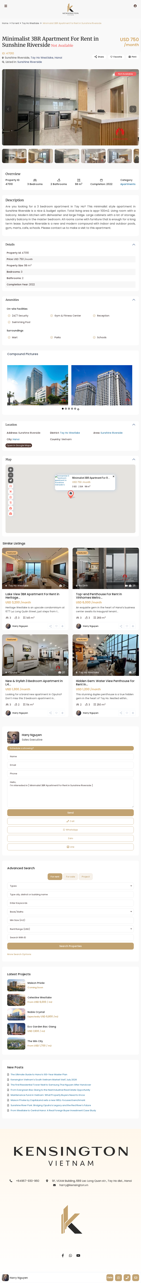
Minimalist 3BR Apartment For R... (91, 478)
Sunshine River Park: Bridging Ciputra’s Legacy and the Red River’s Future (51, 1105)
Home (5, 23)
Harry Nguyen (20, 626)
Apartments (127, 184)
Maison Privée (36, 983)
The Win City (35, 1041)
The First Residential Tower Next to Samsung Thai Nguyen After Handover (51, 1084)
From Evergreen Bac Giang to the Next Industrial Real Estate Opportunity (50, 1090)
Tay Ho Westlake (30, 23)
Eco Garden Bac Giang (42, 1026)
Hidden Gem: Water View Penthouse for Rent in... (105, 682)
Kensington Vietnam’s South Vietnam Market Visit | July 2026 (44, 1079)
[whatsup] (71, 1256)
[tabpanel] (70, 919)
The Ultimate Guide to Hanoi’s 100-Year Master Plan (39, 1074)
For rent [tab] (55, 876)
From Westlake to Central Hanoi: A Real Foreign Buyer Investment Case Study (53, 1110)
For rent (15, 23)
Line (72, 846)
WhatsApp (72, 829)
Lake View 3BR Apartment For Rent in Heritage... (32, 596)
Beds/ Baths (16, 911)
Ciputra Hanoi (16, 672)
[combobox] (70, 886)
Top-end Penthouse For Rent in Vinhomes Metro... (99, 596)
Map (9, 459)
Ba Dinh (83, 585)
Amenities (12, 299)
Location (11, 424)
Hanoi (58, 58)
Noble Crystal (36, 1012)
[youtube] (78, 1256)
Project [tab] (86, 876)
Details (10, 244)
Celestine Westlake (40, 997)
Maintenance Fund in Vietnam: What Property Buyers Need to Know (48, 1095)
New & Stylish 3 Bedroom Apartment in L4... (34, 682)
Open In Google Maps (19, 445)
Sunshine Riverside (29, 62)
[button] (77, 500)
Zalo (70, 838)
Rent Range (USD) (20, 929)
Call (72, 821)
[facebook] (63, 1256)
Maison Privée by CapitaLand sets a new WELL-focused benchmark (48, 1100)
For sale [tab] (70, 876)
